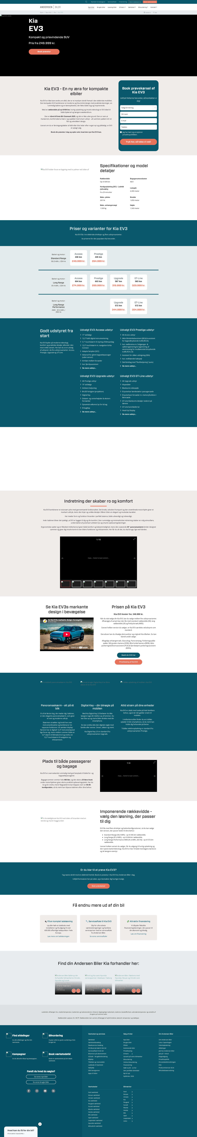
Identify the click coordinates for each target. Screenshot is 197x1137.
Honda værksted (93, 1112)
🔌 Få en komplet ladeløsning (58, 921)
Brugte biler (101, 7)
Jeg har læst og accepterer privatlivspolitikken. (133, 133)
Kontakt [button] (153, 7)
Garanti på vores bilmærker (132, 1056)
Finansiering (123, 2)
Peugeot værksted (94, 1104)
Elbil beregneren (94, 1070)
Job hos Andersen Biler (166, 1051)
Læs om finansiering (138, 934)
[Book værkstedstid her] (45, 1054)
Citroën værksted (94, 1098)
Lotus (125, 1121)
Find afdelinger (21, 1036)
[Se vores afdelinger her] (8, 1035)
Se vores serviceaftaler (98, 936)
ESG (160, 1065)
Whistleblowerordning (166, 1070)
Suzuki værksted (93, 1106)
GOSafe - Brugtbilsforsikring (98, 1056)
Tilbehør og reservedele (96, 1062)
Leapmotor (127, 1118)
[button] (21, 1132)
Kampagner (19, 1054)
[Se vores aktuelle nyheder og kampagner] (8, 1054)
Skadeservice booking (95, 1045)
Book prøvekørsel (98, 886)
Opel (125, 1116)
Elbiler (125, 1045)
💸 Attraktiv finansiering (138, 921)
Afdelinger (162, 1048)
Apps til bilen (92, 1073)
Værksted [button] (131, 7)
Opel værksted (93, 1118)
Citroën (125, 1097)
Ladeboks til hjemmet (95, 1065)
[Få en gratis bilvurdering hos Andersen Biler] (45, 1035)
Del (155, 12)
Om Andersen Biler (165, 1040)
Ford (125, 1092)
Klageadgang (163, 1056)
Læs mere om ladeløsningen (58, 936)
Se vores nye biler (41, 1077)
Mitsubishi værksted (95, 1126)
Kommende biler (129, 1048)
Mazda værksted (94, 1109)
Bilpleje (90, 1059)
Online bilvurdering (130, 1062)
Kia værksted (92, 1101)
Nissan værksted (94, 1095)
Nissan (125, 1094)
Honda (125, 1110)
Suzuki (125, 1105)
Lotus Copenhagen (165, 1042)
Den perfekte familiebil (131, 1071)
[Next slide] (133, 558)
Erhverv (126, 1054)
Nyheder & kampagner (98, 2)
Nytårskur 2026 (128, 1076)
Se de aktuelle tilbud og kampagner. (24, 1059)
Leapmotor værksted (95, 1120)
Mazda (125, 1108)
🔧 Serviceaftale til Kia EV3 (98, 921)
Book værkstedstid (150, 2)
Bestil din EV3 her (128, 655)
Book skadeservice (135, 2)
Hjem (42, 12)
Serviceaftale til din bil (96, 1051)
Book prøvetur (44, 52)
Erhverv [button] (121, 7)
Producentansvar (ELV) (166, 1068)
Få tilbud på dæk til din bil (97, 1048)
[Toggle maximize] (134, 538)
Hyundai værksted (94, 1123)
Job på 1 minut (164, 1054)
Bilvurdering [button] (142, 7)
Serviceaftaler (112, 2)
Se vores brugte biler (41, 1082)
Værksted (91, 1040)
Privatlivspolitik (164, 1059)
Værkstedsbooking (94, 1042)
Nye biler (91, 7)
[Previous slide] (63, 558)
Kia (55, 12)
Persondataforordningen (167, 1062)
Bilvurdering (56, 1036)
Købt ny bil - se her (129, 1068)
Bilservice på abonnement (97, 1054)
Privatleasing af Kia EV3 (128, 662)
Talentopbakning (164, 1045)
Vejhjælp (91, 1068)
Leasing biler (112, 7)
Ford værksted (93, 1092)
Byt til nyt (126, 1073)
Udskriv (148, 12)
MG (124, 1113)
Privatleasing (127, 1051)
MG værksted (92, 1115)
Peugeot (126, 1102)
